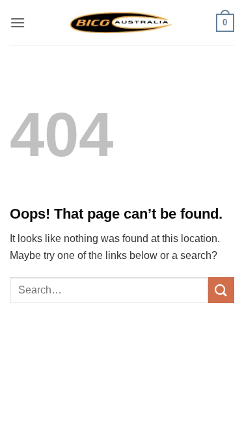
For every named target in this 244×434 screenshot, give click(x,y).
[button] (17, 22)
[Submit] (221, 290)
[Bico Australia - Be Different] (122, 22)
